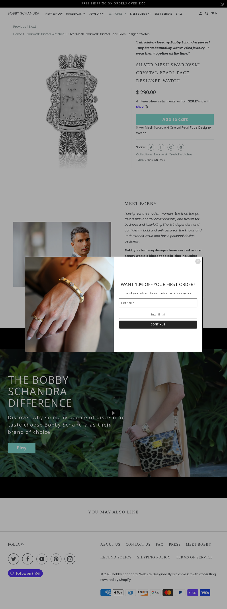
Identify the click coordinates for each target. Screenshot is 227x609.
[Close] (198, 261)
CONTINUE (158, 324)
